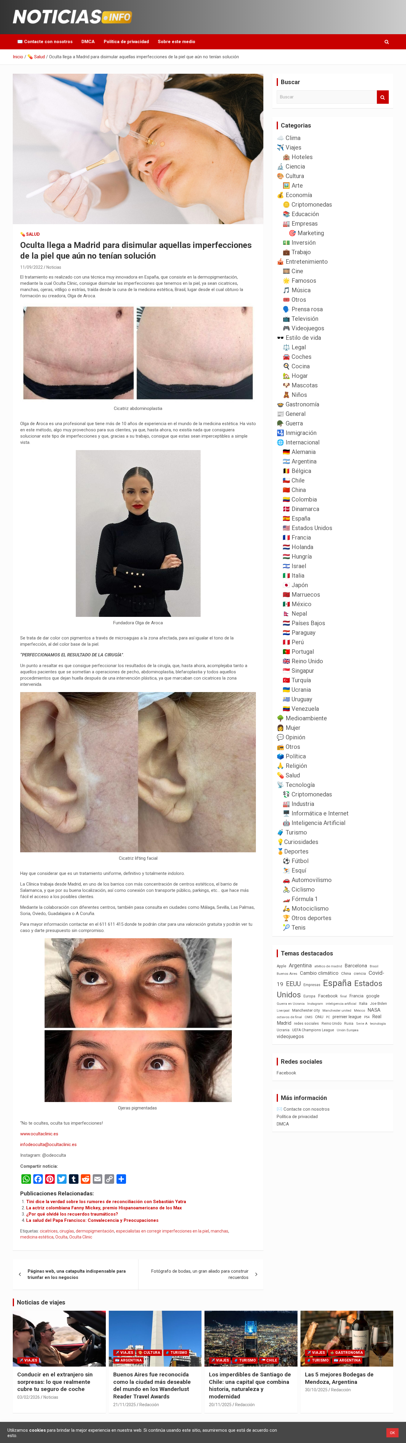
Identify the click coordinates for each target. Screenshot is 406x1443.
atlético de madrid (328, 966)
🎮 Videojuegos (303, 328)
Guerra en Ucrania (291, 1004)
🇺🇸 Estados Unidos (307, 528)
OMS (308, 1017)
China (346, 973)
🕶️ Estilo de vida (299, 337)
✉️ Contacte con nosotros (45, 41)
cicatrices (49, 1231)
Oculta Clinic (80, 1237)
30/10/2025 (316, 1389)
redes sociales (306, 1023)
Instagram (315, 1004)
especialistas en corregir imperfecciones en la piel (162, 1231)
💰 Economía (294, 195)
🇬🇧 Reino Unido (303, 661)
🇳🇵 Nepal (295, 613)
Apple (281, 966)
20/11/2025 (220, 1404)
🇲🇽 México (297, 604)
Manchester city (306, 1010)
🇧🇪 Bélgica (297, 470)
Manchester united (336, 1011)
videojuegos (290, 1036)
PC (328, 1017)
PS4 (366, 1017)
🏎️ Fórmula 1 (300, 899)
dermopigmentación (95, 1231)
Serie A (361, 1024)
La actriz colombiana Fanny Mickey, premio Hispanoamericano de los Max (104, 1208)
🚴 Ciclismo (299, 889)
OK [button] (392, 1433)
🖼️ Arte (293, 185)
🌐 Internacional (298, 442)
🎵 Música (297, 290)
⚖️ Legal (294, 347)
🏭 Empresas (300, 223)
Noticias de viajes (41, 1302)
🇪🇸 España (296, 518)
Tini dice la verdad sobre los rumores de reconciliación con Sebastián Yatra (106, 1201)
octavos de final (289, 1017)
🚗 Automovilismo (307, 880)
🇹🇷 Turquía (297, 680)
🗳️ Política (291, 756)
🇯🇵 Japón (295, 585)
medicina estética (36, 1237)
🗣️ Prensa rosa (303, 309)
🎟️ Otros (294, 299)
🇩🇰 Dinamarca (301, 509)
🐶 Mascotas (300, 385)
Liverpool (283, 1011)
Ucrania (283, 1030)
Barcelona (356, 966)
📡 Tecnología (296, 784)
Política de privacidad (126, 41)
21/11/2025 (124, 1404)
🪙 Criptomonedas (307, 204)
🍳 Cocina (296, 366)
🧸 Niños (295, 394)
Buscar (383, 97)
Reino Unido (332, 1023)
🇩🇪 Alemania (299, 451)
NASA (374, 1010)
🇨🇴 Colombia (300, 499)
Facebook (328, 996)
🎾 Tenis (294, 927)
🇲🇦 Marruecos (301, 594)
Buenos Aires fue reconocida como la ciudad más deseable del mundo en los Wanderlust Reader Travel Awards (152, 1385)
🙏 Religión (292, 765)
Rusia (348, 1023)
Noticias (53, 267)
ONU (319, 1016)
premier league (347, 1016)
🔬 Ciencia (291, 166)
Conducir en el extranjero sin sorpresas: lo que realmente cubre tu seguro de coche (55, 1381)
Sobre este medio (176, 41)
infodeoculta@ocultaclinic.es (48, 1144)
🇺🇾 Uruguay (297, 699)
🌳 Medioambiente (302, 718)
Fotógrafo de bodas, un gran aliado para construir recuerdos (199, 1274)
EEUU (293, 984)
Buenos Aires (287, 974)
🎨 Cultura (290, 176)
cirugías (66, 1231)
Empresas (311, 985)
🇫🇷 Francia (297, 537)
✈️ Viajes (289, 147)
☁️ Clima (288, 138)
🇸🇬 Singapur (298, 670)
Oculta (61, 1237)
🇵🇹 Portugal (298, 651)
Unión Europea (347, 1030)
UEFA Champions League (313, 1030)
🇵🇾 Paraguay (299, 632)
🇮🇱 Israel (294, 566)
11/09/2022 (31, 267)
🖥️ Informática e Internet (316, 813)
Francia (356, 996)
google (373, 996)
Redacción (149, 1404)
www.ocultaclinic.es (39, 1134)
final (343, 996)
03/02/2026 (28, 1397)
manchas (219, 1231)
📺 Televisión (300, 318)
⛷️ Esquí (294, 870)
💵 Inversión (299, 242)
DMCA (88, 41)
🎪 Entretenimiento (302, 261)
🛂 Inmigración (297, 432)
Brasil (374, 966)
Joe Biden (378, 1004)
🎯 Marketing (306, 233)
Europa (309, 996)
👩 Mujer (288, 727)
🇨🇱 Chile (294, 480)
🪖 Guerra (290, 423)
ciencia (360, 973)
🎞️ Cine (293, 271)
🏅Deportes (293, 851)
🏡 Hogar (295, 375)
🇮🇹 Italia (293, 575)
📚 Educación (301, 214)
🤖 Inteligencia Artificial (314, 822)
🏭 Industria (298, 803)
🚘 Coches (297, 356)
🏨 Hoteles (298, 157)
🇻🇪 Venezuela (301, 708)
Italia (363, 1003)
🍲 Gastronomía (298, 404)
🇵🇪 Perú (293, 642)
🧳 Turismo (292, 832)
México (359, 1010)
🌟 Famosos (299, 280)
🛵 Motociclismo (306, 908)
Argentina (300, 965)
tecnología (378, 1023)
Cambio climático (319, 973)
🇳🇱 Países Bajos (304, 623)
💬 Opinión (291, 737)
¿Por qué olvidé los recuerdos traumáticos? (72, 1214)
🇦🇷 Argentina (300, 461)
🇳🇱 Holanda (298, 547)
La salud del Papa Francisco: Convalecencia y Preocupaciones (92, 1220)
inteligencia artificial (341, 1004)
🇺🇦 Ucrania (297, 689)
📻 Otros (288, 746)
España (337, 983)
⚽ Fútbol (296, 860)
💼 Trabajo (297, 252)
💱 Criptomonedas (307, 794)
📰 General (291, 413)
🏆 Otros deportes (307, 918)
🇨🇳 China (294, 489)
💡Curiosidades (297, 841)
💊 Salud (30, 234)
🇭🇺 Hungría (297, 556)
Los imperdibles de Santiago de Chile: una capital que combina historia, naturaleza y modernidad (250, 1385)
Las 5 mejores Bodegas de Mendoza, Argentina (339, 1378)
